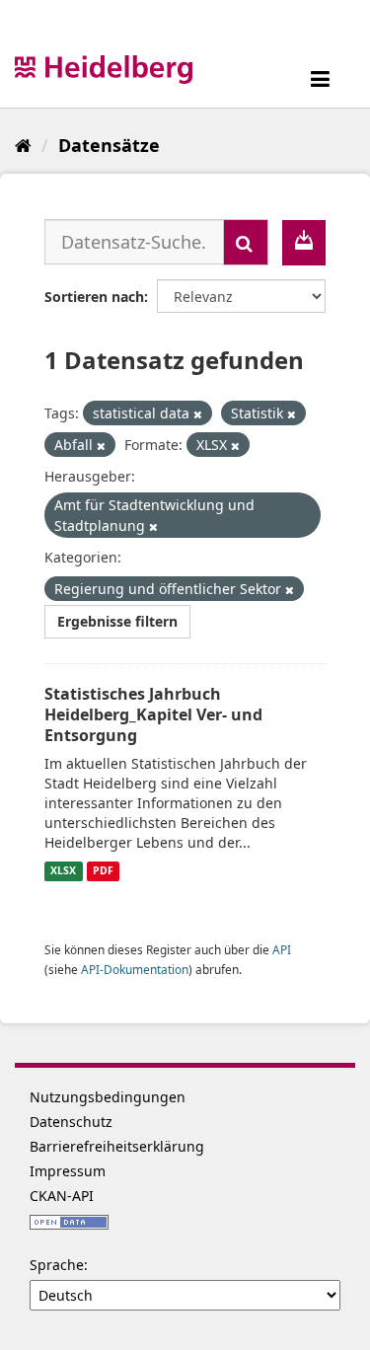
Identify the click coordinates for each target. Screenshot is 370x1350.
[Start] (23, 145)
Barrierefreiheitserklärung (117, 1146)
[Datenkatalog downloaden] (304, 242)
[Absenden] (245, 242)
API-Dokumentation (134, 969)
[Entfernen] (197, 414)
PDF (103, 871)
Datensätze (109, 145)
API (281, 949)
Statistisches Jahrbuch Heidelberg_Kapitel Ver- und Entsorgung (153, 714)
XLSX (63, 871)
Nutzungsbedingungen (107, 1097)
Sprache (57, 1264)
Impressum (68, 1171)
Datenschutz (71, 1121)
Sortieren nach (94, 296)
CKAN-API (62, 1195)
